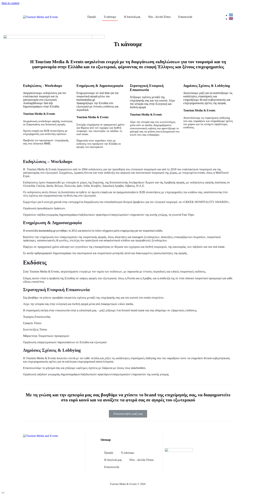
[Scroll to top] (2, 492)
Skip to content (10, 3)
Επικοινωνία (185, 16)
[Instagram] (202, 439)
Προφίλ (91, 16)
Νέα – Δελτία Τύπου (159, 16)
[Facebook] (190, 439)
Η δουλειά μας (132, 16)
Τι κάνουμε (110, 16)
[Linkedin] (215, 439)
